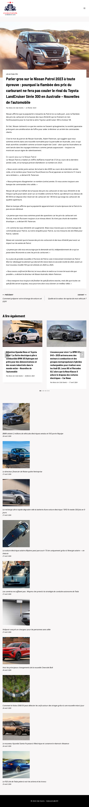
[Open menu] (84, 8)
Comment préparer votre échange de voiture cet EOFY (22, 298)
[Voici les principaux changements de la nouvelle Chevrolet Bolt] (44, 650)
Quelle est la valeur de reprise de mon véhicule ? (67, 297)
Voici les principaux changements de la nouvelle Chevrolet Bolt (28, 667)
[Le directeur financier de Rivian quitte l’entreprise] (44, 454)
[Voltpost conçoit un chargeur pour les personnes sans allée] (44, 612)
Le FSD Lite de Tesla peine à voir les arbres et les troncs (24, 781)
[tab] (40, 390)
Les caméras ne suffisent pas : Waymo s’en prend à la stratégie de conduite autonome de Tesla (41, 591)
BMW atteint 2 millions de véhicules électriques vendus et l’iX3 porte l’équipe (33, 433)
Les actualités (12, 74)
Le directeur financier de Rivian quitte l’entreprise (22, 471)
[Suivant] (82, 354)
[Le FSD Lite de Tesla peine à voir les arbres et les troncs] (44, 764)
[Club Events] (10, 8)
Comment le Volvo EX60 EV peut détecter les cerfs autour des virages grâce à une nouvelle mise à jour (43, 705)
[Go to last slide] (7, 354)
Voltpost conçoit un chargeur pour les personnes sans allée (26, 629)
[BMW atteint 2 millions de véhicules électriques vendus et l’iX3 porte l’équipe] (44, 416)
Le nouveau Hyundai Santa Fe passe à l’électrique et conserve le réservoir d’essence (36, 743)
